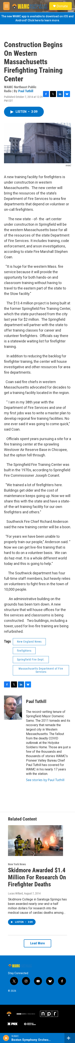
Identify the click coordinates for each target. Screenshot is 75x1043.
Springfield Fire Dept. (31, 659)
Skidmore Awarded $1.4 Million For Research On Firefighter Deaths (37, 877)
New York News (17, 864)
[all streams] (69, 1038)
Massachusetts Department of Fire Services (41, 670)
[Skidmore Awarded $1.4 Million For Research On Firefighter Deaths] (35, 840)
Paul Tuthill (25, 91)
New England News (29, 641)
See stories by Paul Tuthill (45, 780)
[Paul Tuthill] (13, 708)
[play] (6, 1038)
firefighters (24, 650)
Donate (62, 6)
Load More (37, 943)
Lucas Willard (15, 893)
